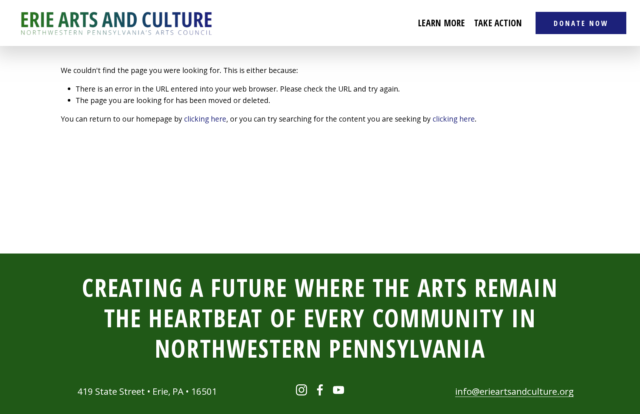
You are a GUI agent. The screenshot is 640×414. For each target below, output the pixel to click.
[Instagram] (301, 390)
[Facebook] (320, 390)
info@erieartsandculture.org (514, 391)
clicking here (205, 119)
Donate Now (581, 23)
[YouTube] (338, 390)
